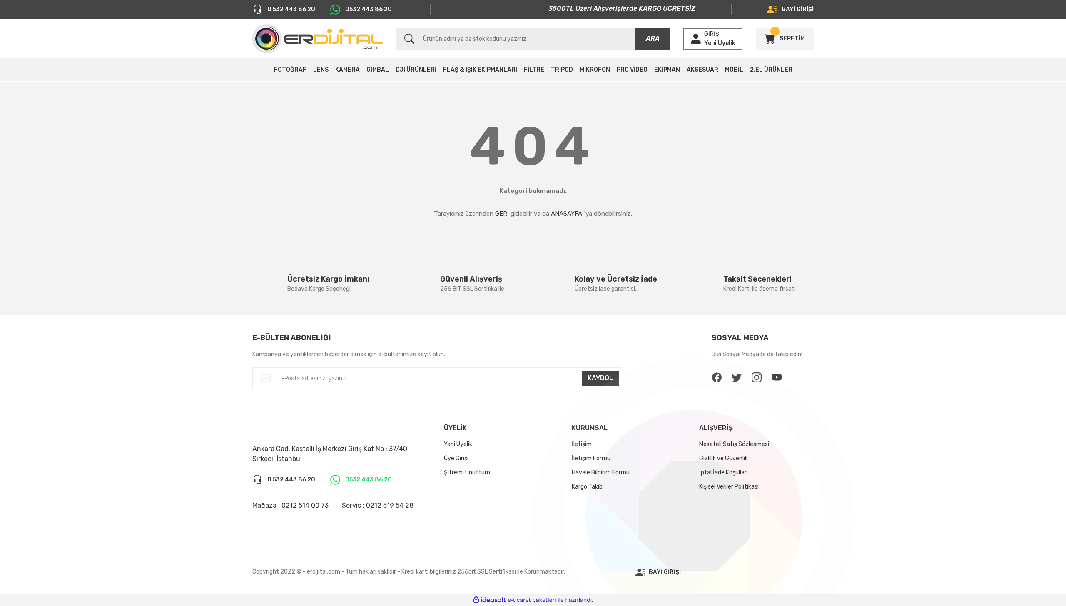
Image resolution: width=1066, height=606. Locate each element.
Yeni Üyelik (719, 43)
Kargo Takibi (588, 486)
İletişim (582, 444)
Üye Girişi (456, 458)
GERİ (502, 213)
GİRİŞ (711, 33)
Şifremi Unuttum (467, 472)
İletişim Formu (591, 458)
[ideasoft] (489, 600)
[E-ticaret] (532, 600)
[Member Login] (696, 39)
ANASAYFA (566, 213)
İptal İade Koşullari (723, 472)
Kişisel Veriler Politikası (729, 486)
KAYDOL (600, 378)
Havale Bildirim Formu (601, 472)
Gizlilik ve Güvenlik (723, 458)
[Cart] (770, 39)
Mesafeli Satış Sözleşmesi (734, 444)
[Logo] (317, 38)
